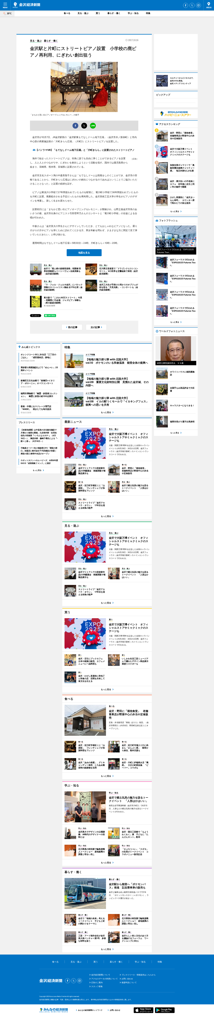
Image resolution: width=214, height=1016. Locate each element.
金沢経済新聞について (100, 975)
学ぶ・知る (133, 13)
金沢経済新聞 (26, 5)
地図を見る (84, 252)
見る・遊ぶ (83, 13)
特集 (148, 13)
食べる (67, 13)
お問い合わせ (127, 978)
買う (98, 13)
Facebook (185, 5)
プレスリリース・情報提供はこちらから (139, 975)
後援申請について (129, 982)
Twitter (192, 5)
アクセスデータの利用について (104, 978)
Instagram (198, 5)
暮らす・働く (114, 13)
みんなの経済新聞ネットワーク (53, 1010)
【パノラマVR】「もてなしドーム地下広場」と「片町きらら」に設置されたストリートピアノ (85, 149)
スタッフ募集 (97, 986)
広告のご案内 (97, 982)
